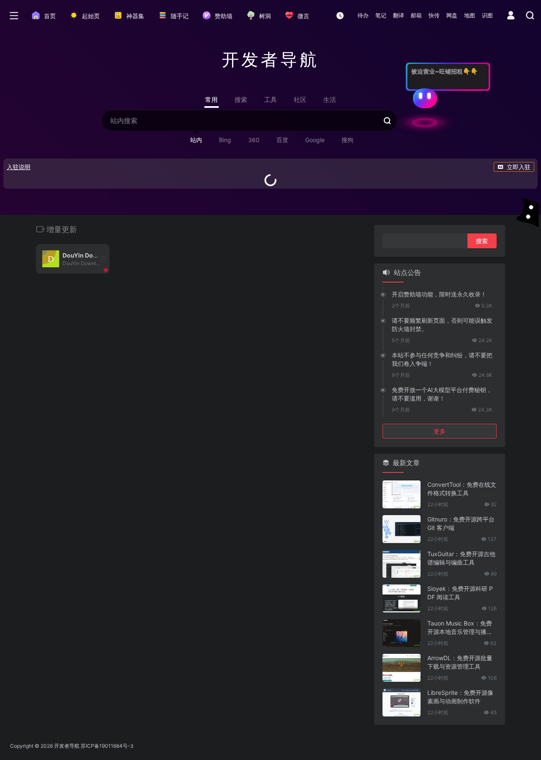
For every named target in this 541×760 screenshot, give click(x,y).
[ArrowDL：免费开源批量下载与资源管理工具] (402, 668)
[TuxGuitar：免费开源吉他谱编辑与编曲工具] (402, 564)
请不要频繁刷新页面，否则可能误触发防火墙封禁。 (442, 324)
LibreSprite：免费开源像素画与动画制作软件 (460, 697)
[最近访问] (340, 15)
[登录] (510, 16)
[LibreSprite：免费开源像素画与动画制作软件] (402, 702)
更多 (439, 431)
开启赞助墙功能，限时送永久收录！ (439, 294)
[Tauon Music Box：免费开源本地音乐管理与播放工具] (402, 633)
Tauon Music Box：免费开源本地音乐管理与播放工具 (459, 628)
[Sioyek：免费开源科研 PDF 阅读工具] (402, 598)
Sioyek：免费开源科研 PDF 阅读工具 (460, 593)
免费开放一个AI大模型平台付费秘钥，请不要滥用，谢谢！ (442, 394)
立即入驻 (518, 166)
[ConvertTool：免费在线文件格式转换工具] (402, 494)
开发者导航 (66, 746)
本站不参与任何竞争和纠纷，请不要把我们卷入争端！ (442, 359)
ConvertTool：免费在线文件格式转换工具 (461, 489)
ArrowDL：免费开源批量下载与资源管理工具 (459, 662)
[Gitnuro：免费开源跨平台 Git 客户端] (402, 529)
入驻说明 (18, 166)
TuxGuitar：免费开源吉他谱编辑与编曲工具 (461, 558)
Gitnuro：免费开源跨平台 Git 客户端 (461, 523)
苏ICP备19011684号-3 (107, 746)
